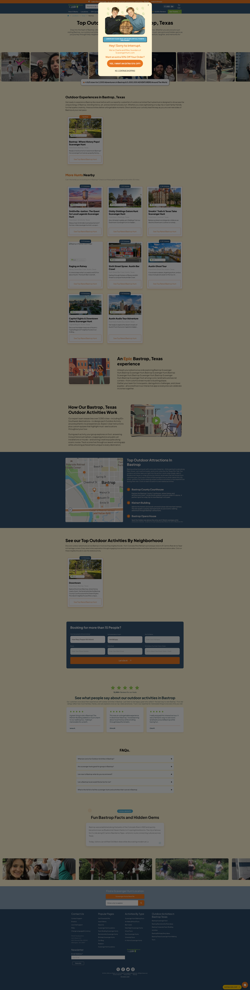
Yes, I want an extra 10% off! (125, 63)
